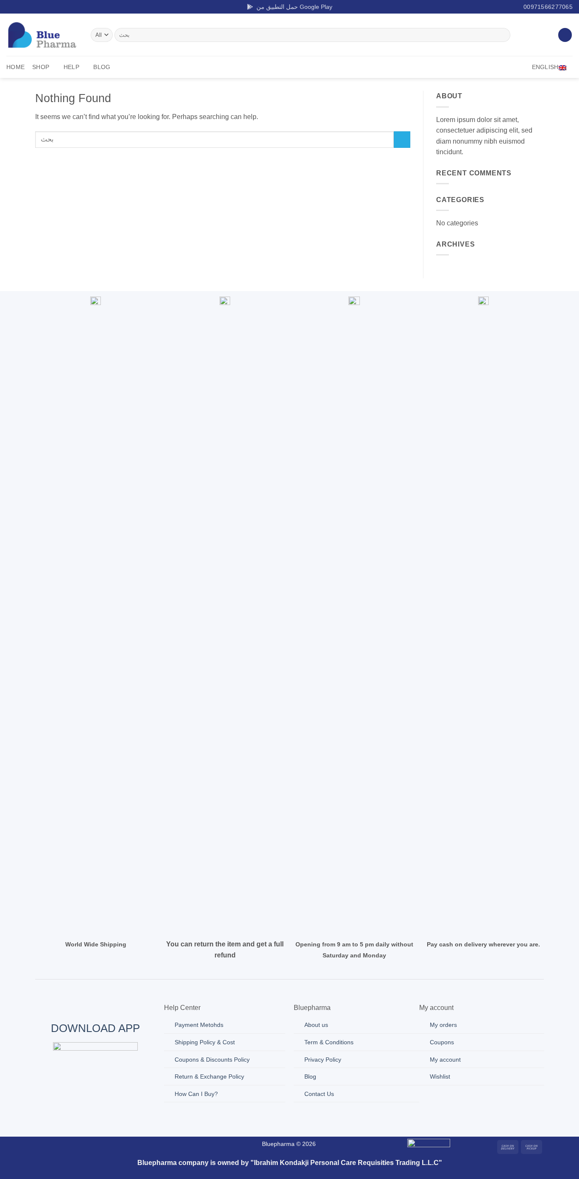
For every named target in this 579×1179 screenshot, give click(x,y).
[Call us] (133, 1146)
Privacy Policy (322, 1059)
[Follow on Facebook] (10, 7)
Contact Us (319, 1093)
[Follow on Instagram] (18, 7)
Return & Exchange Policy (209, 1076)
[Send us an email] (34, 7)
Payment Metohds (199, 1024)
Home (15, 67)
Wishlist (440, 1076)
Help (71, 67)
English (545, 67)
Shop (40, 67)
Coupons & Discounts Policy (212, 1059)
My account (445, 1059)
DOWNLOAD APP (95, 1028)
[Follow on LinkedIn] (42, 7)
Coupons (442, 1042)
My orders (443, 1024)
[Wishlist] (565, 35)
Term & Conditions (329, 1042)
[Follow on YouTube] (51, 7)
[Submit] (502, 35)
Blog (101, 67)
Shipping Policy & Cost (205, 1042)
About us (316, 1024)
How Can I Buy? (196, 1093)
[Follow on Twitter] (26, 7)
